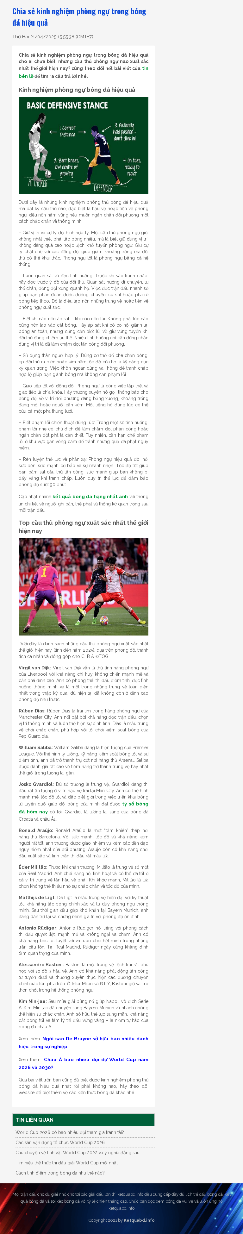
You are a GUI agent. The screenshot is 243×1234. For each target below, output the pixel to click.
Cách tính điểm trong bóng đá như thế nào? (60, 1172)
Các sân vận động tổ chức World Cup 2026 (60, 1142)
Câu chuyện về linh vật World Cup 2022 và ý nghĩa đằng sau (78, 1152)
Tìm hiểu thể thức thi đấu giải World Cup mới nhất (67, 1162)
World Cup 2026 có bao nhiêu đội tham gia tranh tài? (70, 1132)
